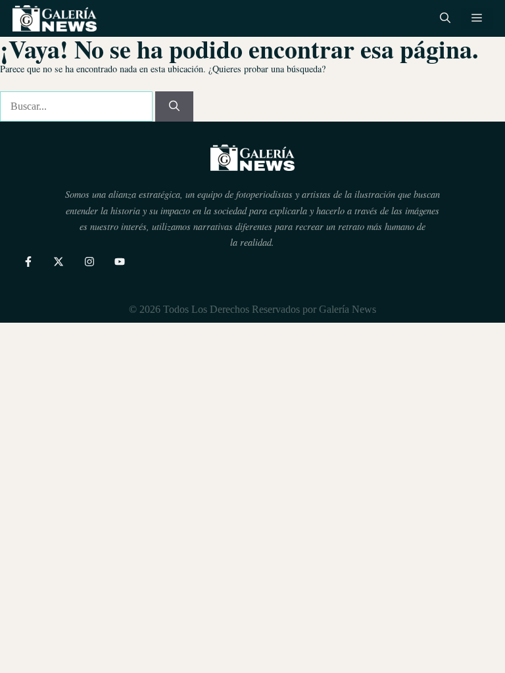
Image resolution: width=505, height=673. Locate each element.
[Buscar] (174, 106)
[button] (445, 18)
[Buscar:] (77, 106)
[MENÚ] (477, 18)
